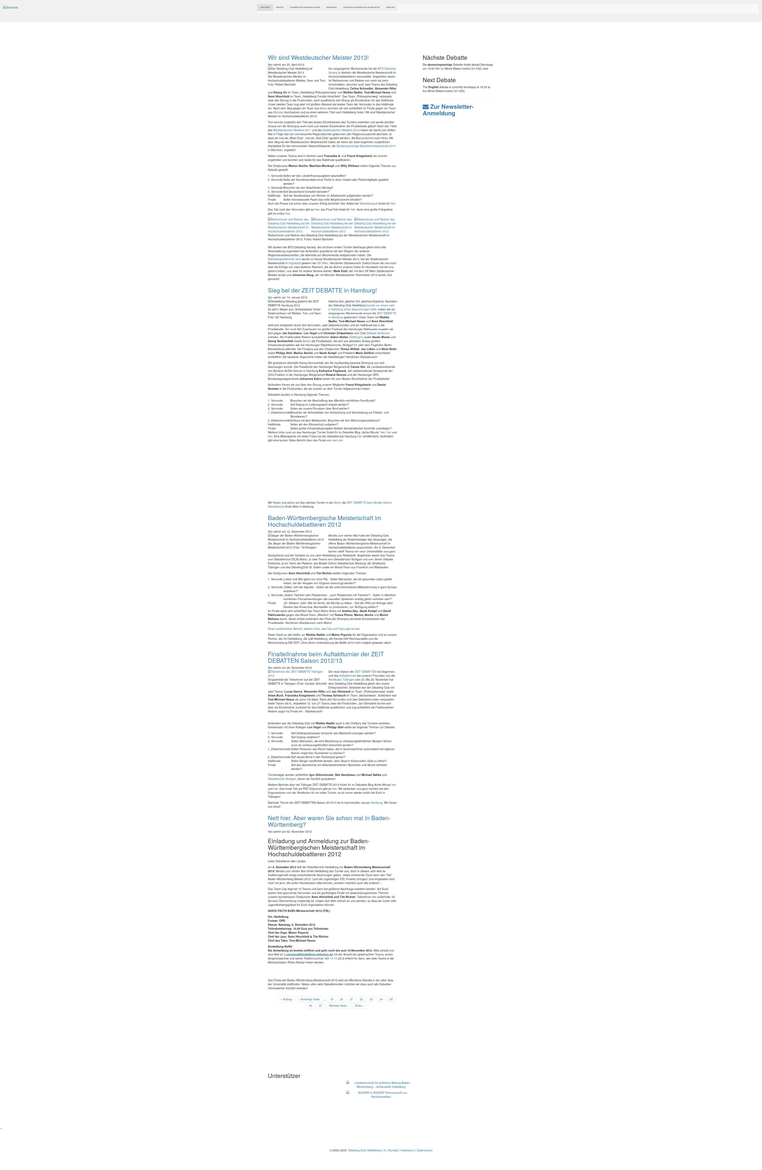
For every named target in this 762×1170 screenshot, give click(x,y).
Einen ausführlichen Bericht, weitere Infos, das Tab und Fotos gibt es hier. (314, 629)
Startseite (265, 7)
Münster (278, 112)
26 (312, 1005)
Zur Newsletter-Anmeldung (448, 109)
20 (343, 999)
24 (383, 999)
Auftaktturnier (348, 675)
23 (373, 999)
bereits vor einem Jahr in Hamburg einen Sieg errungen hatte (361, 307)
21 (353, 999)
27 (322, 1005)
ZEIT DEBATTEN (365, 672)
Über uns (390, 7)
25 (393, 999)
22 (363, 999)
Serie (337, 502)
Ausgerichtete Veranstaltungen (305, 7)
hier (393, 203)
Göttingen (356, 337)
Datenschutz (425, 1150)
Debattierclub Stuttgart (282, 779)
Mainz (323, 108)
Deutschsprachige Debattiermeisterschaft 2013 (365, 146)
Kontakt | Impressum (402, 1150)
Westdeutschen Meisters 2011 (292, 130)
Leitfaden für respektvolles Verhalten (361, 7)
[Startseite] (10, 7)
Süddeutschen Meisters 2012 (341, 130)
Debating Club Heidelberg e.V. (366, 1150)
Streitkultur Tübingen (341, 679)
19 (333, 999)
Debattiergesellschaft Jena (284, 259)
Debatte (280, 7)
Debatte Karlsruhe (378, 333)
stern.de (337, 440)
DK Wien (322, 263)
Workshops (331, 7)
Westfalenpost (369, 203)
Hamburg (376, 802)
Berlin (306, 341)
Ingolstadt (295, 263)
